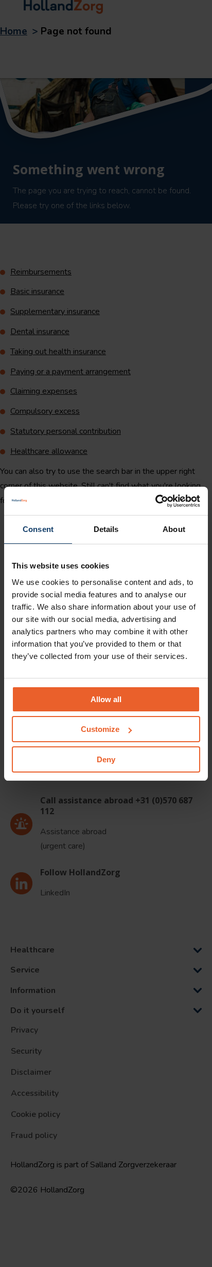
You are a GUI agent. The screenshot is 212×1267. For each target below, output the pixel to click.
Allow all (106, 699)
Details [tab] (106, 529)
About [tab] (174, 529)
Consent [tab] (38, 529)
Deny (106, 759)
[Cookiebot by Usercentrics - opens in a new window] (155, 501)
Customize (100, 729)
